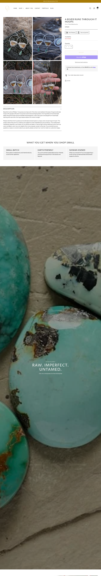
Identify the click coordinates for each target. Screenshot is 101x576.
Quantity (67, 43)
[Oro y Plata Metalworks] (7, 8)
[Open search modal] (90, 8)
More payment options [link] (81, 62)
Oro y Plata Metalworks (71, 24)
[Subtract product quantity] (66, 46)
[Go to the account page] (93, 8)
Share (68, 80)
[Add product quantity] (71, 46)
